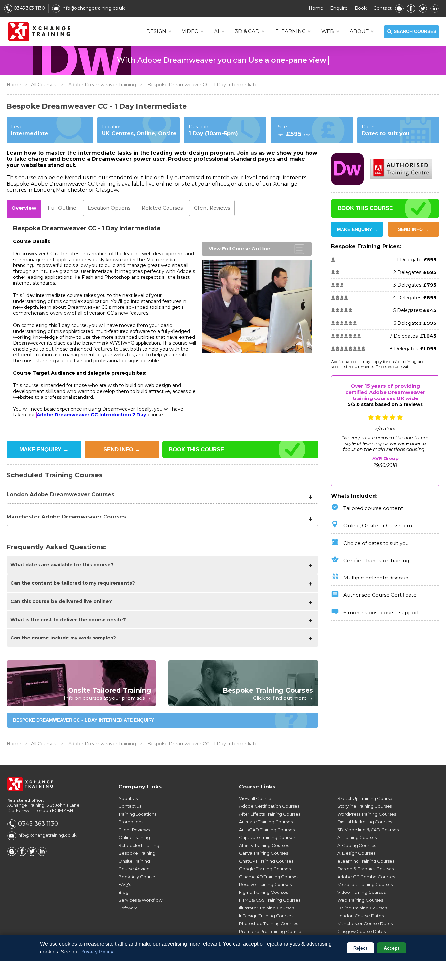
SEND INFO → (413, 229)
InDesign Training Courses (266, 915)
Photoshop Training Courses (268, 923)
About (359, 31)
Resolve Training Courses (265, 884)
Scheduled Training (139, 845)
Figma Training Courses (263, 892)
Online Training (134, 837)
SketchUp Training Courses (365, 798)
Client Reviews (134, 829)
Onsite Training (134, 860)
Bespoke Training (137, 853)
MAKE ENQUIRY (44, 449)
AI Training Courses (357, 837)
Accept (391, 948)
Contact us (130, 806)
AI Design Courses (356, 853)
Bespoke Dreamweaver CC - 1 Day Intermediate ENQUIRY (83, 720)
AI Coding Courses (356, 845)
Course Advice (134, 868)
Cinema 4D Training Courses (268, 876)
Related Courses (162, 208)
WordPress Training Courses (366, 814)
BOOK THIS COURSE (196, 449)
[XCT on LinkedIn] (434, 8)
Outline (62, 208)
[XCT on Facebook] (411, 8)
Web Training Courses (360, 900)
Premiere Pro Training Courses (271, 931)
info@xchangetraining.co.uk (92, 8)
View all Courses (256, 798)
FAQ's (125, 884)
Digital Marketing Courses (364, 821)
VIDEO (190, 31)
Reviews (212, 208)
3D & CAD (247, 31)
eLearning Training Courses (365, 860)
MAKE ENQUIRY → (357, 229)
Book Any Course (137, 876)
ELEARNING (290, 31)
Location (109, 208)
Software (128, 907)
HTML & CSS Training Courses (269, 900)
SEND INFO (122, 449)
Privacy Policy (96, 951)
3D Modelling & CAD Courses (368, 829)
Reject (360, 948)
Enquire (339, 8)
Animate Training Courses (266, 821)
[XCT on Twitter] (423, 8)
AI (216, 31)
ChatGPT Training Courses (266, 860)
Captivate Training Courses (267, 837)
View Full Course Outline (239, 249)
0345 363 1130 (28, 8)
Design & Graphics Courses (365, 868)
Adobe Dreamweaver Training (102, 85)
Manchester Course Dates (365, 923)
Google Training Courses (265, 868)
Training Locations (137, 814)
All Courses (43, 85)
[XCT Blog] (399, 8)
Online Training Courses (362, 907)
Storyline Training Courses (364, 806)
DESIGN (156, 31)
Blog (124, 892)
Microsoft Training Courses (365, 884)
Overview (23, 208)
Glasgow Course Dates (361, 931)
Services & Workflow (140, 900)
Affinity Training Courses (264, 845)
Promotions (131, 821)
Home (316, 8)
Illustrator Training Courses (266, 907)
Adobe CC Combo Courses (366, 876)
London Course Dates (360, 915)
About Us (128, 798)
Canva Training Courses (263, 853)
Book (361, 8)
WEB (327, 31)
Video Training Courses (361, 892)
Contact (383, 8)
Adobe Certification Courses (269, 806)
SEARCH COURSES (415, 31)
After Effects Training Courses (269, 814)
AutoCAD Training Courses (267, 829)
